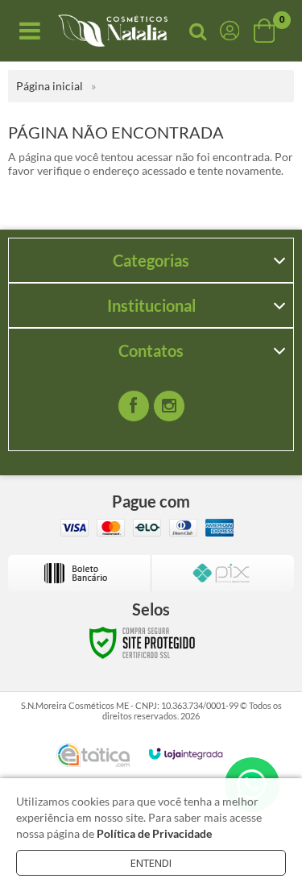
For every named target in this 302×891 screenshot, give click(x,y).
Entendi (151, 863)
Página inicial (49, 86)
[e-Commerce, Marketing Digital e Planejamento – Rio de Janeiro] (93, 755)
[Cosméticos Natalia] (113, 31)
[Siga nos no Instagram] (169, 406)
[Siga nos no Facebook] (134, 406)
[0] (266, 31)
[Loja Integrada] (186, 754)
